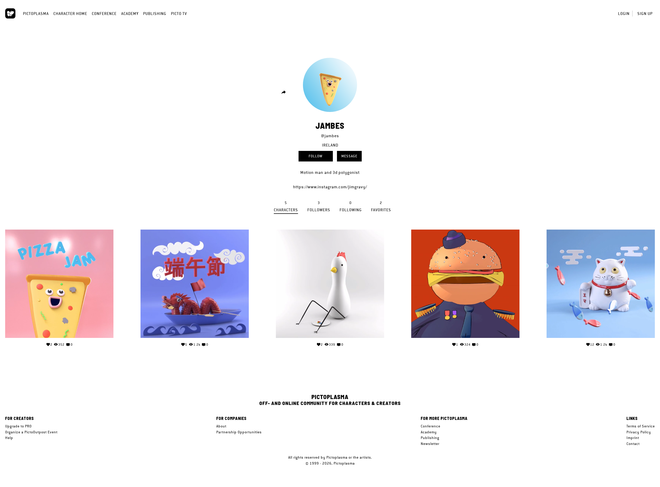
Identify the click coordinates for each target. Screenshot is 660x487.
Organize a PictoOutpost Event (31, 432)
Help (9, 437)
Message (349, 156)
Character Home (70, 13)
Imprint (632, 437)
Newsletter (430, 443)
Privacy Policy (638, 432)
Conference (104, 13)
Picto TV (179, 13)
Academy (129, 13)
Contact (633, 443)
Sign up (645, 13)
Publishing (154, 13)
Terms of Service (640, 426)
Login (624, 13)
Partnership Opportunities (239, 432)
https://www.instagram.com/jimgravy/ (330, 187)
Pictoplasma (36, 13)
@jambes (330, 136)
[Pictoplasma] (10, 13)
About (221, 426)
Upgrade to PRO (18, 426)
